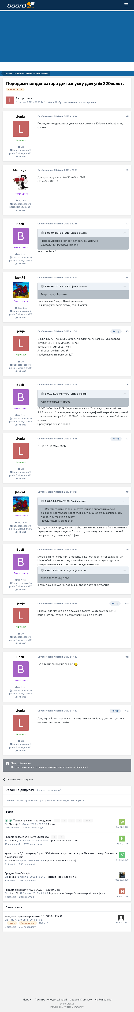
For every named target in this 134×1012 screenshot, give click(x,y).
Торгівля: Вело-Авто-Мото (63, 840)
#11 (127, 656)
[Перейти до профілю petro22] (122, 839)
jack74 (20, 277)
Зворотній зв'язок (81, 999)
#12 (127, 710)
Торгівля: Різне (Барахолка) (60, 860)
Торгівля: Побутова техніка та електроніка (69, 102)
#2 (127, 170)
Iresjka (12, 876)
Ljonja (28, 98)
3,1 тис (22, 200)
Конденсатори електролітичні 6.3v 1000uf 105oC (33, 916)
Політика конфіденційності (51, 999)
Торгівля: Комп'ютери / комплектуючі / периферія (77, 893)
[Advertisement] (67, 35)
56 (87, 820)
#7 (127, 438)
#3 (127, 223)
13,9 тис (22, 307)
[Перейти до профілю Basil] (21, 236)
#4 (127, 277)
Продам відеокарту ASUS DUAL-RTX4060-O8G (32, 889)
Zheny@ (13, 824)
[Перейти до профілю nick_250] (122, 891)
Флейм (51, 824)
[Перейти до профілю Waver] (122, 822)
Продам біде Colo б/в (17, 873)
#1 (127, 116)
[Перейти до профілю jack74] (21, 290)
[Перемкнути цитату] (42, 232)
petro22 (13, 840)
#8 (127, 491)
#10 (127, 603)
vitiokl (12, 860)
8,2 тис (22, 254)
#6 (127, 384)
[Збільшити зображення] (76, 663)
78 (22, 147)
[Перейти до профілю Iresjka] (122, 875)
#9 (127, 549)
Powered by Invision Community (67, 1007)
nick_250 (13, 893)
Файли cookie (103, 999)
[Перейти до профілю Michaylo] (21, 182)
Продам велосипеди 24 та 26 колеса (27, 837)
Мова (26, 999)
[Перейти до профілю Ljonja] (10, 100)
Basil (20, 224)
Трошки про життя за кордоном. (32, 820)
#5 (127, 331)
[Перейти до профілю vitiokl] (122, 855)
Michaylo (20, 170)
